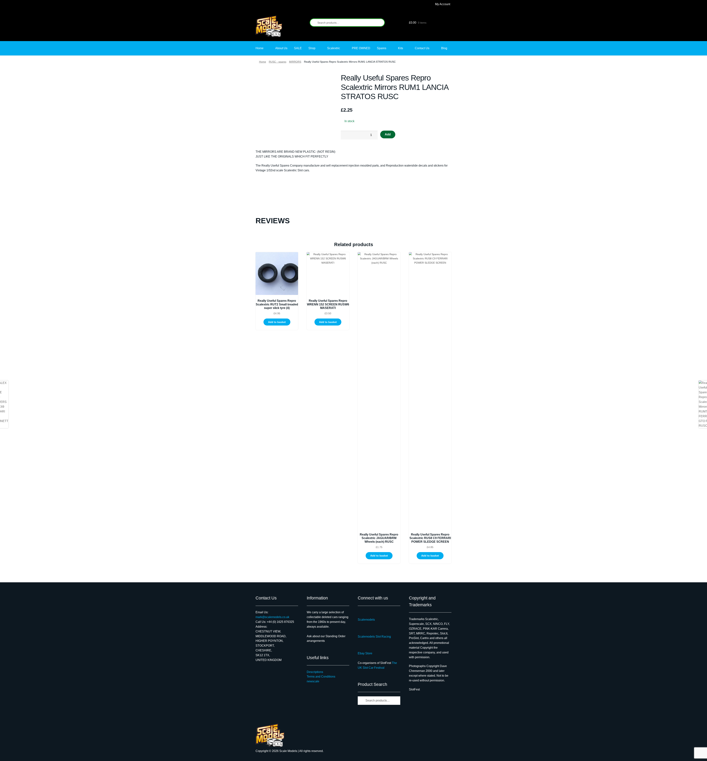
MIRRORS (295, 61)
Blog (444, 48)
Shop (311, 48)
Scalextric (333, 48)
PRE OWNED (361, 48)
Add (388, 134)
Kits (400, 48)
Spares (381, 48)
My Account (442, 4)
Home (259, 48)
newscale (313, 681)
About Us (281, 48)
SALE (298, 48)
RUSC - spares (277, 61)
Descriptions (315, 671)
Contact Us (422, 48)
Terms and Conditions (321, 676)
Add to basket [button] (277, 322)
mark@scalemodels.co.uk (272, 617)
